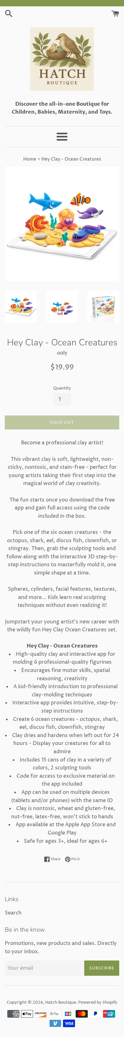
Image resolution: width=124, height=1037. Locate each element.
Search (13, 912)
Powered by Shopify (97, 1002)
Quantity (62, 388)
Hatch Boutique (60, 1002)
